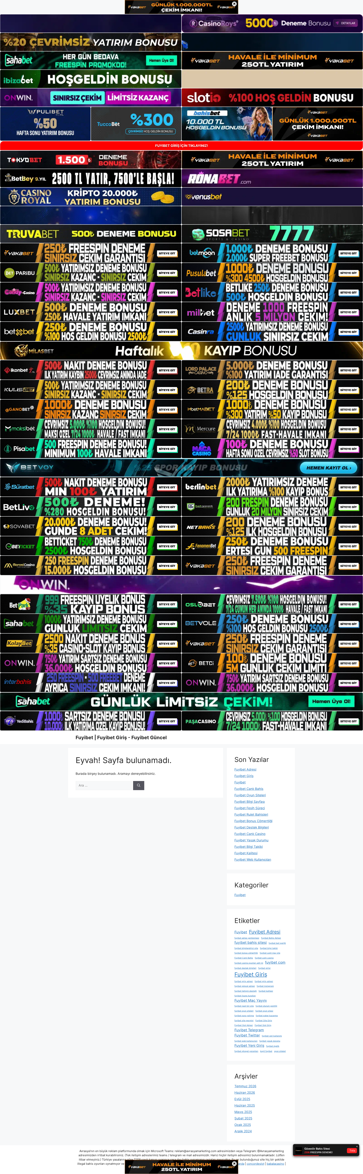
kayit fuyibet (266, 1051)
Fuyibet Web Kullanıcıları (252, 859)
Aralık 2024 (243, 1131)
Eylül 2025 (242, 1099)
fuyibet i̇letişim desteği (245, 991)
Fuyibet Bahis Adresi (271, 938)
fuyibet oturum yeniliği (266, 1006)
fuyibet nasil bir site (244, 1006)
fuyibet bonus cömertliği (246, 953)
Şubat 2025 (243, 1118)
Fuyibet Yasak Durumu (251, 840)
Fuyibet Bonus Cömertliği (253, 821)
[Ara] (138, 785)
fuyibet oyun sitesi (264, 1011)
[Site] (90, 253)
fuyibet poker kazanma (267, 1015)
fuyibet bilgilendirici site (246, 948)
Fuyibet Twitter (247, 1035)
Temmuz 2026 (245, 1086)
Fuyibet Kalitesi (246, 853)
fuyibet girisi (264, 968)
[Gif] (181, 351)
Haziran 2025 (244, 1105)
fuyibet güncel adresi (244, 986)
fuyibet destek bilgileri (245, 968)
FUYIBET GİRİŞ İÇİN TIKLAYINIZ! (181, 146)
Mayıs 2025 (243, 1112)
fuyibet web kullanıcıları (246, 1041)
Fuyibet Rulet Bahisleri (251, 814)
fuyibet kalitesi (266, 991)
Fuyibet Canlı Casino (249, 834)
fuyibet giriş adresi (243, 981)
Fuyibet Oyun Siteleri (250, 795)
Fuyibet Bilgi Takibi (248, 847)
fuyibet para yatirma (244, 1015)
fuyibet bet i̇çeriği (277, 943)
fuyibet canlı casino (264, 958)
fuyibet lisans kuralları (245, 996)
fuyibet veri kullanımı (272, 1036)
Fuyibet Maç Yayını (250, 1000)
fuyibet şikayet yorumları (246, 1051)
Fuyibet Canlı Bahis (248, 789)
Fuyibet (240, 782)
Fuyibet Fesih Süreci (249, 808)
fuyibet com (275, 962)
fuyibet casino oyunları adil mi (248, 963)
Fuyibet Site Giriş (263, 1020)
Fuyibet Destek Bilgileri (251, 827)
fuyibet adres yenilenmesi (246, 938)
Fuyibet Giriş (244, 776)
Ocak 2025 (242, 1125)
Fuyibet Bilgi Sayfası (249, 802)
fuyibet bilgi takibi (269, 948)
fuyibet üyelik (272, 1046)
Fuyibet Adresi (245, 769)
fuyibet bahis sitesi (250, 942)
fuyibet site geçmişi (244, 1020)
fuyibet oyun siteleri (244, 1011)
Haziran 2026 (244, 1092)
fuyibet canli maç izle (270, 953)
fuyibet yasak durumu (269, 1041)
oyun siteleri (280, 1051)
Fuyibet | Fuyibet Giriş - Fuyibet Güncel (121, 737)
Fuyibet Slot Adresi (243, 1025)
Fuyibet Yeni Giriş (249, 1045)
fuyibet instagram (265, 986)
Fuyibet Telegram (249, 1030)
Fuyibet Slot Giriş (263, 1025)
